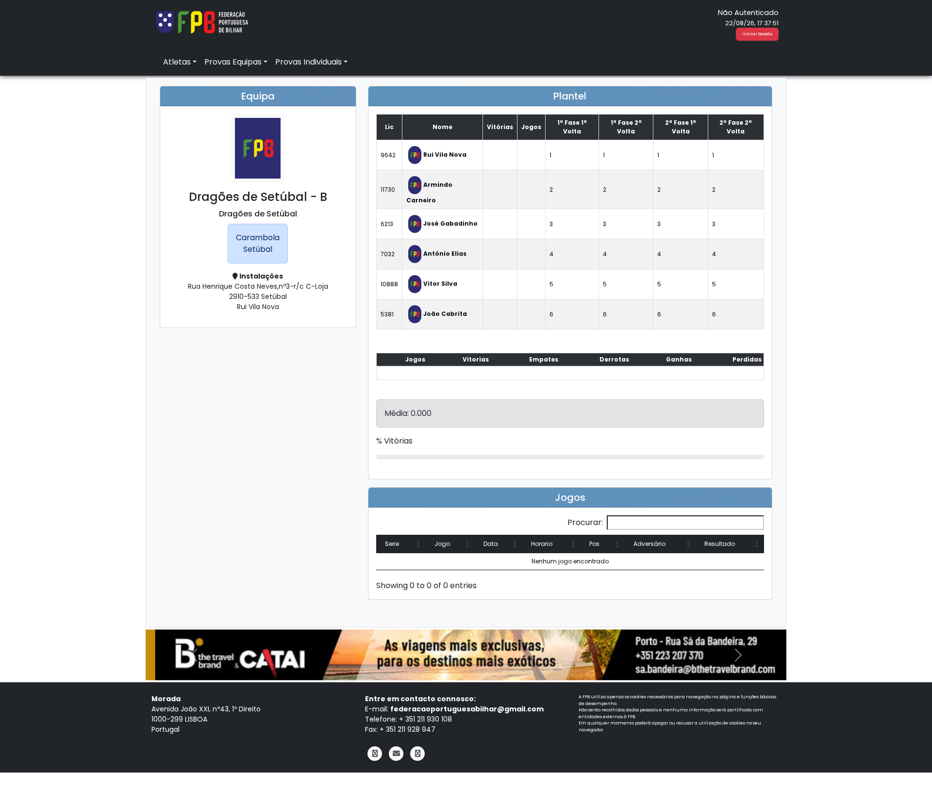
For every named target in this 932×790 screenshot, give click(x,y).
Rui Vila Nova (444, 154)
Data (490, 544)
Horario (541, 544)
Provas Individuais (308, 61)
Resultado (719, 544)
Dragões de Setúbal (258, 213)
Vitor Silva (440, 284)
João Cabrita (445, 314)
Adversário (649, 544)
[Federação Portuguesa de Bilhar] (201, 21)
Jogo (442, 544)
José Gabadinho (450, 223)
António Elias (444, 253)
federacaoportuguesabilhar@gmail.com (467, 709)
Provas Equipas (233, 61)
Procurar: (585, 522)
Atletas (177, 61)
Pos (594, 544)
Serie (392, 544)
